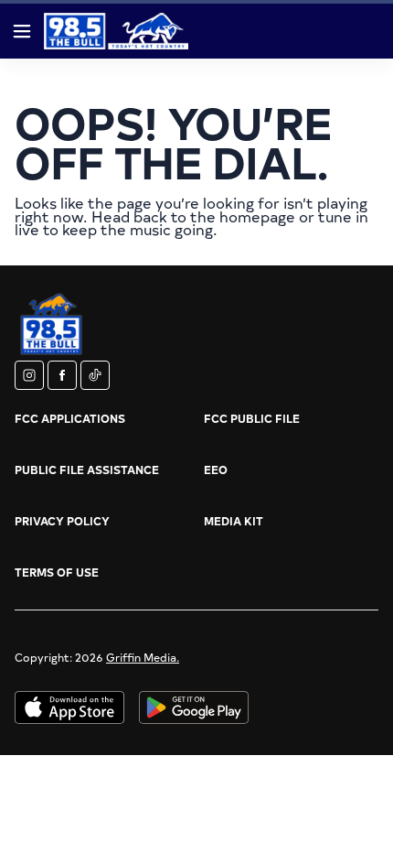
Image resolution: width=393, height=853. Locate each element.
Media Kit (233, 520)
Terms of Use (57, 572)
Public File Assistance (87, 469)
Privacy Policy (62, 520)
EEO (216, 469)
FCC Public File (252, 418)
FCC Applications (70, 418)
